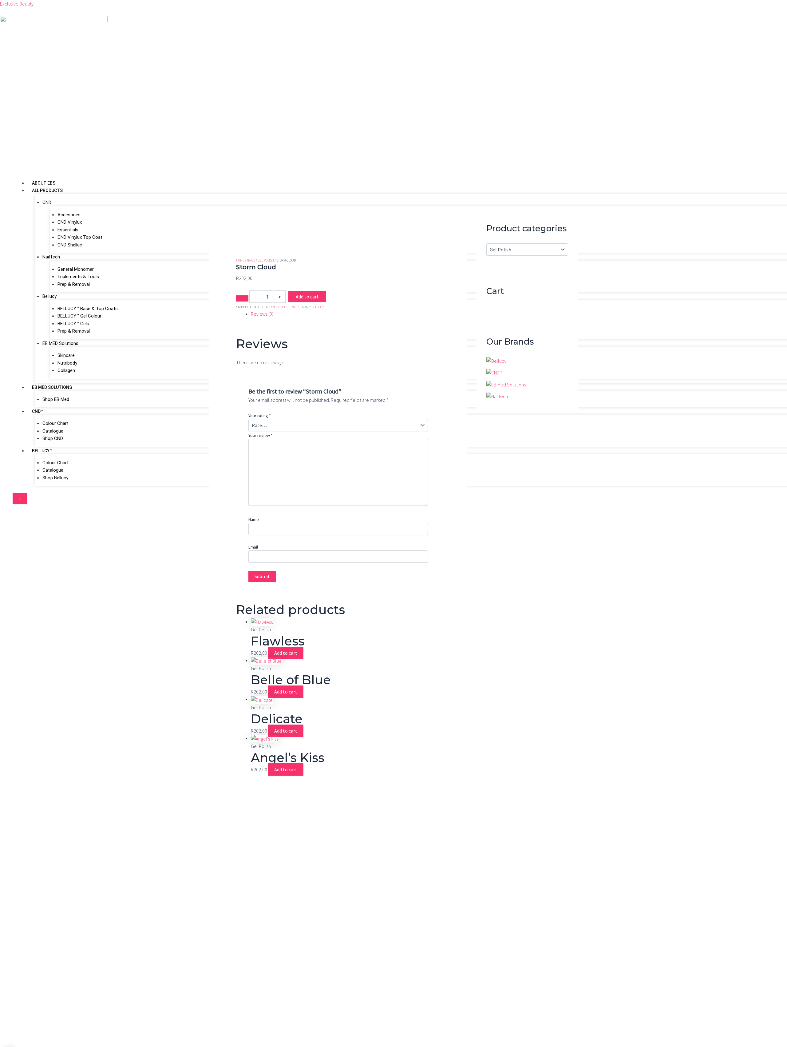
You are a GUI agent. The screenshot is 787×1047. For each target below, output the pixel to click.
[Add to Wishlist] (242, 298)
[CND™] (494, 372)
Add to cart (307, 297)
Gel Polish (266, 260)
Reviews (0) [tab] (262, 314)
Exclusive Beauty (17, 4)
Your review (260, 435)
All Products (47, 190)
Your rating (259, 415)
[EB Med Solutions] (506, 384)
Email (253, 547)
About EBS (43, 183)
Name (253, 519)
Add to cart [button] (285, 653)
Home (240, 260)
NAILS (251, 260)
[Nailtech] (497, 396)
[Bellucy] (496, 360)
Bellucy (317, 306)
